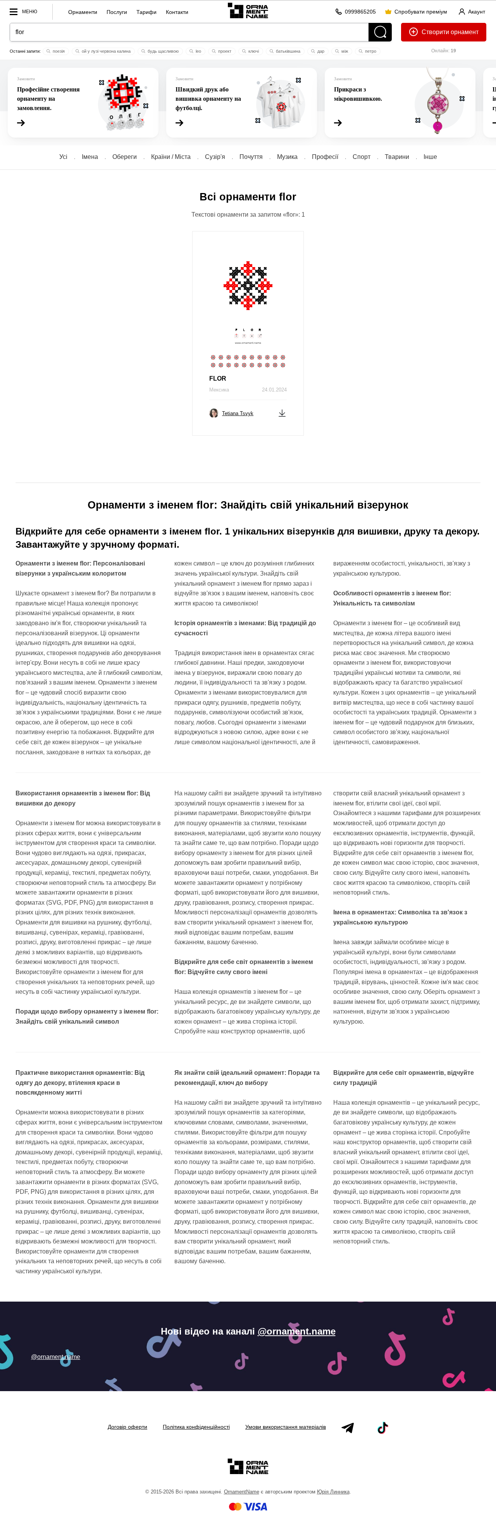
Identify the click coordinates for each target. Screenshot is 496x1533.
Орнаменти (82, 12)
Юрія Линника (333, 1492)
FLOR (217, 378)
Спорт (361, 156)
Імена (90, 156)
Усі (63, 156)
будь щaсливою (162, 51)
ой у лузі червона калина (106, 51)
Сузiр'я (215, 156)
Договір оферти (127, 1427)
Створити (435, 32)
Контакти (177, 12)
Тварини (397, 156)
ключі (253, 51)
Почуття (251, 156)
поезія (58, 51)
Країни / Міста (171, 156)
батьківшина (287, 51)
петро (370, 51)
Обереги (124, 156)
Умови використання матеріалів (285, 1427)
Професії (325, 156)
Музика (287, 156)
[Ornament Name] (248, 10)
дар (320, 51)
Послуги (117, 12)
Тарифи (146, 12)
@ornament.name (297, 1331)
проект (224, 51)
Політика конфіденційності (196, 1427)
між (344, 51)
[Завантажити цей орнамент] (282, 412)
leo (198, 51)
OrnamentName (241, 1492)
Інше (430, 156)
